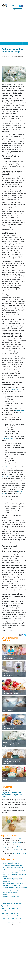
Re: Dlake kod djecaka (18, 838)
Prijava (10, 10)
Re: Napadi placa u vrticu (19, 853)
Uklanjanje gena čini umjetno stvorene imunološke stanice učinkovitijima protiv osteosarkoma (13, 880)
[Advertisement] (14, 27)
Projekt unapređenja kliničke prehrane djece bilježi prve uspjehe (12, 794)
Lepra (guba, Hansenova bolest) (11, 896)
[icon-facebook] (22, 6)
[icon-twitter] (20, 6)
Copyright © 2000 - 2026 (10, 922)
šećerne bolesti (19, 410)
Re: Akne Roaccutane (17, 849)
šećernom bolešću (15, 389)
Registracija (17, 10)
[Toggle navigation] (24, 43)
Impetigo (5, 894)
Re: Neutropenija (17, 842)
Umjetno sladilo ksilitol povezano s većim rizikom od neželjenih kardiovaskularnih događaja (13, 867)
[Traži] (24, 5)
